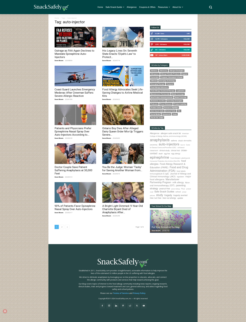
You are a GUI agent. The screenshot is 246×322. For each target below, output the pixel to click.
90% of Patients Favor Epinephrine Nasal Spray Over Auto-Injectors (75, 207)
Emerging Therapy (157, 84)
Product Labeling (180, 104)
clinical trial (175, 150)
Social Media (155, 114)
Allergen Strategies (177, 71)
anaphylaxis (160, 139)
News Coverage (181, 97)
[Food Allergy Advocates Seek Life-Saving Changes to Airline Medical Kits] (123, 76)
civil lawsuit (180, 147)
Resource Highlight (171, 107)
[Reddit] (129, 305)
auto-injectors (169, 143)
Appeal (184, 74)
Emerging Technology (167, 81)
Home (57, 18)
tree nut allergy (169, 197)
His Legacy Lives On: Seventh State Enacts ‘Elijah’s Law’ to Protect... (119, 54)
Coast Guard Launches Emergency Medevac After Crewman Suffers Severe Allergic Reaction (75, 92)
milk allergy (178, 182)
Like (188, 33)
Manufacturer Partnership (160, 94)
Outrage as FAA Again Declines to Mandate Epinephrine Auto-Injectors (74, 54)
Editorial (154, 81)
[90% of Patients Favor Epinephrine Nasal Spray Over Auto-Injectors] (75, 192)
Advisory (154, 71)
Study (175, 114)
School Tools (170, 111)
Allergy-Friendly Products (170, 74)
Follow (187, 39)
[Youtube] (143, 305)
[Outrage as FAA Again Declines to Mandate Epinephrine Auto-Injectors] (75, 37)
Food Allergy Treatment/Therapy (162, 91)
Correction (155, 77)
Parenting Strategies (174, 101)
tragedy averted (180, 195)
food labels (181, 171)
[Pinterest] (123, 305)
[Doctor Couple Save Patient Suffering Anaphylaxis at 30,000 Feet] (75, 153)
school (178, 191)
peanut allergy (175, 189)
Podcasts (154, 104)
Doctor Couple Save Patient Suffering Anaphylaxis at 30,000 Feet (73, 170)
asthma (174, 140)
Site (179, 111)
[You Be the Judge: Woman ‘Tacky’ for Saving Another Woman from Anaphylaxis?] (123, 153)
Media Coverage (178, 94)
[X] (136, 305)
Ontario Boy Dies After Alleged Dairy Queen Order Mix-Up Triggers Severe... (122, 131)
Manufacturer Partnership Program (164, 181)
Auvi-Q (183, 145)
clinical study (164, 150)
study (159, 195)
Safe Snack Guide (157, 111)
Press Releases (166, 104)
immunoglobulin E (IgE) (159, 173)
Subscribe (186, 55)
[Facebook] (102, 305)
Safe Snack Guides (164, 191)
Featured (170, 84)
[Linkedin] (116, 305)
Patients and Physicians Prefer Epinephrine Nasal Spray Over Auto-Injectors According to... (73, 131)
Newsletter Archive (158, 101)
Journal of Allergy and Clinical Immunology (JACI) (170, 175)
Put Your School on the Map (166, 227)
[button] (210, 7)
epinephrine (159, 157)
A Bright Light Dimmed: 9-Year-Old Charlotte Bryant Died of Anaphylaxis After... (122, 209)
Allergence (155, 74)
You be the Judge (157, 117)
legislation (180, 176)
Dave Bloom (59, 60)
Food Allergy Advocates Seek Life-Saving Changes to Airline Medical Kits (122, 92)
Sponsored (166, 114)
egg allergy (175, 153)
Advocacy (163, 71)
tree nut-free (155, 197)
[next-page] (67, 227)
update (180, 198)
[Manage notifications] (5, 311)
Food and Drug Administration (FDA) (169, 169)
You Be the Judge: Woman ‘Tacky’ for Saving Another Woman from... (122, 169)
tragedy (168, 195)
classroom (154, 150)
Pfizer (183, 189)
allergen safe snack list (171, 133)
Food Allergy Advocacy (159, 87)
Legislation (180, 91)
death (161, 153)
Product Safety (156, 107)
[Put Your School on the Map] (170, 221)
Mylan (187, 182)
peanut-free (164, 188)
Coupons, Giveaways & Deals (171, 77)
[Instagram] (109, 305)
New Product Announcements (162, 97)
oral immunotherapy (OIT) (162, 185)
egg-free (167, 153)
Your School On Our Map (161, 206)
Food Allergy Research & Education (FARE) (167, 165)
